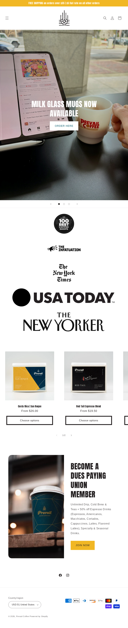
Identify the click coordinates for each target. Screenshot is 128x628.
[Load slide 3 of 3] (69, 204)
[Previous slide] (50, 204)
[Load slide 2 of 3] (64, 204)
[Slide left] (56, 435)
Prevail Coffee (22, 616)
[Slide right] (71, 435)
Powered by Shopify (39, 616)
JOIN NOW (83, 545)
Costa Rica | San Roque (30, 406)
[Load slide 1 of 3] (59, 204)
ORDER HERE (64, 125)
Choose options (29, 420)
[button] (7, 18)
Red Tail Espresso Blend (88, 406)
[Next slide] (77, 204)
